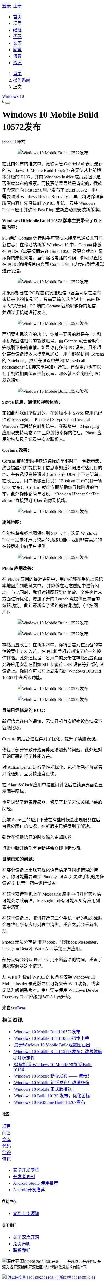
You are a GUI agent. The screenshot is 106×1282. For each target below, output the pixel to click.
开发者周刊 (24, 1176)
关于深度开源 (26, 1237)
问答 (17, 49)
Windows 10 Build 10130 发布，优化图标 (51, 1095)
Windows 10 (13, 96)
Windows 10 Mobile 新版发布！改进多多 (51, 1082)
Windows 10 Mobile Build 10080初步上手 (51, 1038)
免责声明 (21, 1244)
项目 (17, 23)
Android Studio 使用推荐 (35, 1183)
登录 (6, 6)
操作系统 (21, 80)
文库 (17, 43)
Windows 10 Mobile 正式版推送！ (44, 1089)
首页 (17, 16)
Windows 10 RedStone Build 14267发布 (49, 1102)
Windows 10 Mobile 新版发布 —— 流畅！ (52, 1076)
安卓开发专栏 (26, 1170)
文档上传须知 (26, 1213)
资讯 (17, 62)
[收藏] (7, 103)
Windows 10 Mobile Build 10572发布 (46, 1031)
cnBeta (19, 1007)
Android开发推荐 (29, 1189)
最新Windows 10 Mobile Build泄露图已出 (51, 1045)
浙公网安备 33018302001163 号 (32, 1277)
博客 (17, 56)
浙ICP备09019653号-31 (77, 1277)
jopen (7, 142)
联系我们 (21, 1250)
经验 (17, 30)
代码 (17, 36)
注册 (17, 6)
